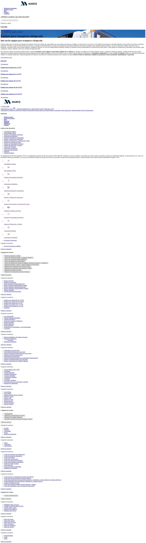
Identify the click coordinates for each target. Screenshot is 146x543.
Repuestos (7, 307)
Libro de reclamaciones (22, 109)
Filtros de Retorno (9, 524)
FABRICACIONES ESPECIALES (13, 506)
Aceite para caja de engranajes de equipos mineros (17, 478)
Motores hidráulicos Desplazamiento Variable (16, 288)
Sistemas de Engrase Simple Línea (13, 355)
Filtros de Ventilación (9, 525)
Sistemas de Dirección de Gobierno (13, 395)
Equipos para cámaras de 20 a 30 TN (14, 301)
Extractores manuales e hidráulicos (13, 321)
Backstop (6, 429)
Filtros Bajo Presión (9, 521)
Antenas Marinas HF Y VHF (12, 369)
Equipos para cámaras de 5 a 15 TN (13, 304)
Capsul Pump (7, 392)
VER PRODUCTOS (6, 57)
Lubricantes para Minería (10, 148)
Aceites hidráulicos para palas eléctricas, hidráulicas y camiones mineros (23, 481)
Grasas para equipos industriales (12, 466)
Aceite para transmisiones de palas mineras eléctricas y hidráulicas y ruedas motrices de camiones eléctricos (32, 480)
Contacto (6, 13)
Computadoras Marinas (10, 377)
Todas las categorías (6, 249)
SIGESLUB (7, 124)
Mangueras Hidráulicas (10, 338)
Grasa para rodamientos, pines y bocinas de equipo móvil (19, 486)
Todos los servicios (6, 275)
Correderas (7, 379)
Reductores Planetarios (10, 434)
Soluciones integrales (10, 8)
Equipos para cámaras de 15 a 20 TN (14, 300)
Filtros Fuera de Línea (10, 522)
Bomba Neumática (9, 322)
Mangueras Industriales (10, 341)
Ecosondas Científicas (10, 380)
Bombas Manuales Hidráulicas (12, 318)
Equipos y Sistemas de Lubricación (13, 139)
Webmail (6, 122)
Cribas (6, 443)
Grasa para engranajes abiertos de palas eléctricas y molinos (20, 484)
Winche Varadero (8, 404)
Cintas (5, 537)
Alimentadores (8, 446)
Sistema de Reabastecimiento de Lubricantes (16, 359)
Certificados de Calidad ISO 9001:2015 (11, 110)
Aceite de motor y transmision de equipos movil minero (19, 477)
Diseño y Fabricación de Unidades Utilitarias (16, 361)
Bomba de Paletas (9, 281)
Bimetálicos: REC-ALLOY (11, 504)
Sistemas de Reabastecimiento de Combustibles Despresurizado (21, 358)
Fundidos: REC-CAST (10, 507)
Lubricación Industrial (10, 147)
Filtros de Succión (9, 527)
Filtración (6, 151)
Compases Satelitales (9, 375)
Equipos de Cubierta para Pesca (12, 142)
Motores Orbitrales (9, 290)
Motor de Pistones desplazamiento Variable (15, 285)
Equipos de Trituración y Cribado (13, 145)
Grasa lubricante (8, 465)
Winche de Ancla (8, 399)
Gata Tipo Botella (9, 316)
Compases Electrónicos (10, 374)
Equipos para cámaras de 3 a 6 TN (13, 303)
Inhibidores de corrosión (10, 468)
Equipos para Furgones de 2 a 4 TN (13, 306)
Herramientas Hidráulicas (11, 136)
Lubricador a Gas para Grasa (11, 350)
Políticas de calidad (44, 110)
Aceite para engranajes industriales (13, 460)
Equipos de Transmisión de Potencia (13, 144)
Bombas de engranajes (10, 282)
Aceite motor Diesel (9, 457)
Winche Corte (7, 398)
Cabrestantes (7, 431)
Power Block (7, 393)
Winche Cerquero (8, 396)
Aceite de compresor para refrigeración (14, 454)
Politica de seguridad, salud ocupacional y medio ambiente (64, 110)
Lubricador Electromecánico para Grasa (14, 352)
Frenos (6, 432)
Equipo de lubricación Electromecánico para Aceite (17, 353)
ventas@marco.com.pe (7, 109)
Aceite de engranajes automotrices (13, 456)
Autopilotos (7, 371)
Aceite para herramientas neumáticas (13, 462)
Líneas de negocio (9, 118)
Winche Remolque (9, 402)
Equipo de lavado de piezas (11, 463)
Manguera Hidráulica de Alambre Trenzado (15, 337)
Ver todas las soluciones (10, 240)
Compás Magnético (9, 372)
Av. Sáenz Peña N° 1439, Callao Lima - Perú (42, 109)
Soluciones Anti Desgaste (11, 150)
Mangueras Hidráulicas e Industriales (14, 137)
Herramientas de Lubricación (12, 356)
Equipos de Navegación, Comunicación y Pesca (17, 141)
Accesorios (7, 328)
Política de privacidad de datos (30, 110)
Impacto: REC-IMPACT (10, 509)
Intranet (6, 12)
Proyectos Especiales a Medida (12, 246)
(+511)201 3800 (5, 106)
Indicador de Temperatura (11, 383)
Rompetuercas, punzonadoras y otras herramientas (17, 327)
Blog (5, 11)
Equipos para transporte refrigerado (13, 134)
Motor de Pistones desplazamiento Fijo (14, 284)
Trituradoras (7, 444)
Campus (6, 125)
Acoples (6, 428)
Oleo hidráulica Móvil (10, 133)
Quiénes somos (8, 9)
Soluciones (7, 30)
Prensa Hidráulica (9, 325)
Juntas (5, 538)
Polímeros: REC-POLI (10, 510)
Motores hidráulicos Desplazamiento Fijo (15, 287)
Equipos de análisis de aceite (11, 483)
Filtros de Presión (8, 519)
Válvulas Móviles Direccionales (12, 291)
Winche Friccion (8, 401)
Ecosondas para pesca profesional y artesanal (16, 382)
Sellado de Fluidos (9, 153)
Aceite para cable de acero (11, 459)
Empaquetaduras (8, 535)
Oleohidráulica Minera (10, 131)
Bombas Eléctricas (9, 324)
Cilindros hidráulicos (9, 319)
